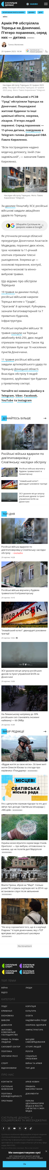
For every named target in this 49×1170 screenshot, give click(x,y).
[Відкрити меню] (46, 3)
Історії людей (33, 1046)
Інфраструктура (34, 1029)
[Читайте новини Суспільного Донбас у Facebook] (3, 1128)
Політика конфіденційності (11, 1094)
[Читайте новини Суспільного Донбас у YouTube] (14, 1128)
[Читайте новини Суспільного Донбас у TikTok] (31, 1128)
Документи (32, 1093)
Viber (19, 395)
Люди (29, 987)
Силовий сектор (10, 1046)
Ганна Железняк (15, 44)
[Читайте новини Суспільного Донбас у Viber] (20, 1128)
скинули (16, 333)
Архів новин (32, 1081)
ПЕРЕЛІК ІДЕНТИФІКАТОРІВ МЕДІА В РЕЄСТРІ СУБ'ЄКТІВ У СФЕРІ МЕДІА (35, 1105)
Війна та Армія (34, 1063)
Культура (31, 1011)
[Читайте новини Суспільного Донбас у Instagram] (9, 1128)
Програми (7, 1100)
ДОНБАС (31, 12)
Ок (24, 1164)
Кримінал (6, 1011)
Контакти (6, 1081)
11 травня (7, 359)
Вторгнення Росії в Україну (13, 12)
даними (10, 206)
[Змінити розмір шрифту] (46, 51)
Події (4, 1006)
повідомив (33, 130)
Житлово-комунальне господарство (9, 1032)
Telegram (7, 395)
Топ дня (30, 1068)
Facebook (30, 395)
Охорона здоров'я (36, 1025)
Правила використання (34, 1087)
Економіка (7, 1015)
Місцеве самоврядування (35, 1040)
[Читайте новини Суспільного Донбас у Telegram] (25, 1128)
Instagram (24, 400)
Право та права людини (10, 1040)
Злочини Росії (9, 1056)
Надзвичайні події (36, 1020)
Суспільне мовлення (7, 1087)
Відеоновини (9, 1068)
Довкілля (6, 1025)
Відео (4, 992)
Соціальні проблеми (31, 1057)
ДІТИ (40, 12)
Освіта (29, 1015)
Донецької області (26, 369)
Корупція (31, 1006)
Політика (6, 1051)
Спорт (4, 1063)
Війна (5, 17)
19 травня (8, 292)
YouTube (7, 400)
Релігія (29, 1051)
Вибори (5, 1020)
